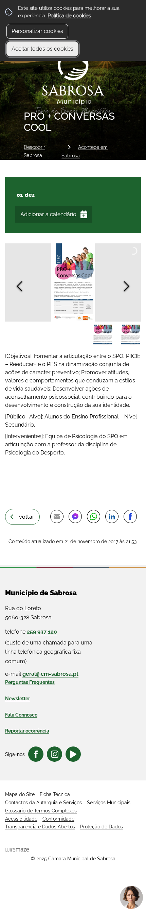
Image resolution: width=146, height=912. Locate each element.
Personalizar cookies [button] (37, 31)
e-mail (41, 674)
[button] (102, 335)
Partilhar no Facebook (130, 516)
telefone (31, 632)
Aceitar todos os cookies (42, 49)
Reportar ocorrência (27, 731)
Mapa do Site (20, 794)
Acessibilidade (21, 819)
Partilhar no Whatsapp (93, 516)
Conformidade (58, 819)
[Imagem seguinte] (126, 286)
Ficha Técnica (55, 794)
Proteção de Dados (101, 826)
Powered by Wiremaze (17, 850)
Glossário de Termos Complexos (41, 810)
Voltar (26, 517)
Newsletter (17, 698)
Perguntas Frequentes (30, 682)
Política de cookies (69, 16)
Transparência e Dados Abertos (40, 826)
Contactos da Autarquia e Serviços (43, 802)
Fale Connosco (21, 715)
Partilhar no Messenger (75, 516)
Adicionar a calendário (48, 214)
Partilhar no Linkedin (111, 516)
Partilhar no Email (56, 516)
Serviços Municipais (108, 802)
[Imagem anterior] (19, 286)
